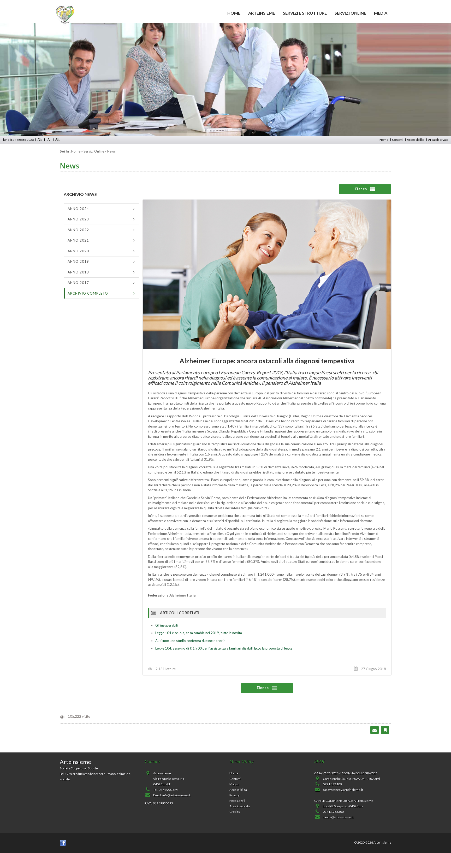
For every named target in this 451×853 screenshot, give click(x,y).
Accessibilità (415, 140)
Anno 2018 (78, 272)
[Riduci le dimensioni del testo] (39, 140)
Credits (234, 812)
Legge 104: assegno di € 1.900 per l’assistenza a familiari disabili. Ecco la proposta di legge (223, 648)
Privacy (234, 795)
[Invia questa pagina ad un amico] (374, 729)
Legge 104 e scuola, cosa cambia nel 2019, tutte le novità (198, 633)
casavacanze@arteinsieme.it (343, 790)
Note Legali (237, 801)
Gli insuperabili (166, 625)
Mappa (234, 784)
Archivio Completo (88, 293)
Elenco (361, 189)
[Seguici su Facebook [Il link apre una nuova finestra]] (63, 842)
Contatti (397, 140)
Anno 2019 (78, 261)
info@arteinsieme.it (176, 795)
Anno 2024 (78, 209)
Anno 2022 (78, 230)
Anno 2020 (78, 251)
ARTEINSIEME (261, 12)
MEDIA (380, 12)
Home (383, 140)
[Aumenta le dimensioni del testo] (57, 140)
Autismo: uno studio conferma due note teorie (190, 641)
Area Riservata (438, 140)
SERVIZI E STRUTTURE (305, 12)
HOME (233, 12)
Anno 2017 (78, 283)
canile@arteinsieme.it (338, 817)
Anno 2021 (78, 240)
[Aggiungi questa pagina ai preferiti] (385, 729)
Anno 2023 (78, 219)
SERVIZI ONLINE (350, 12)
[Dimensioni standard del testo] (48, 140)
